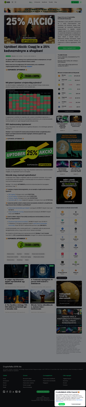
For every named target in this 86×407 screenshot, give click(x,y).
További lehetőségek (76, 404)
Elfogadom (61, 404)
